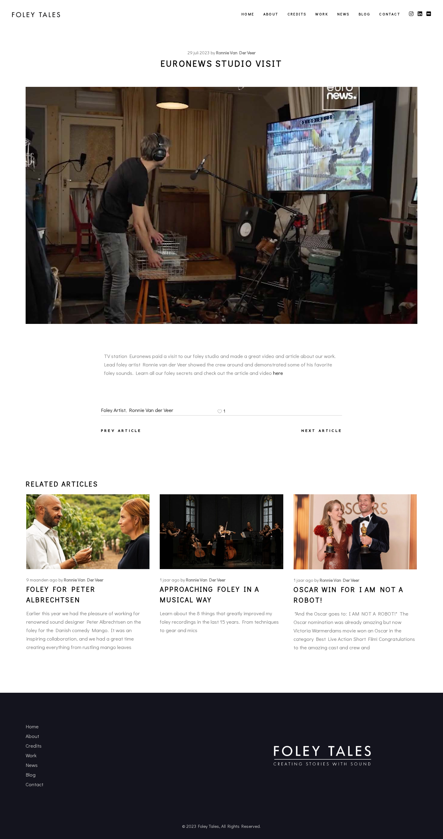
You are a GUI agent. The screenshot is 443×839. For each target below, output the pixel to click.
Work (31, 755)
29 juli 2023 (198, 52)
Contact (34, 784)
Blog (31, 774)
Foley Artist (113, 410)
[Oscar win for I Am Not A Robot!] (355, 531)
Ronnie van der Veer (236, 52)
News (32, 764)
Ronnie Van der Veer (151, 410)
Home (32, 726)
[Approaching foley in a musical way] (221, 531)
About (32, 736)
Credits (34, 745)
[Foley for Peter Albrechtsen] (87, 531)
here (278, 372)
